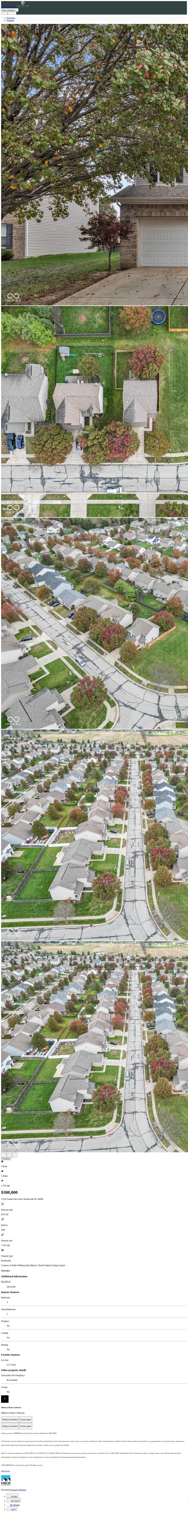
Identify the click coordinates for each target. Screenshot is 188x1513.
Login (4, 13)
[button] (94, 165)
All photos (6, 1159)
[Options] (4, 1155)
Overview (11, 18)
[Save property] (9, 1155)
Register (12, 13)
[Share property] (15, 1155)
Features (10, 20)
